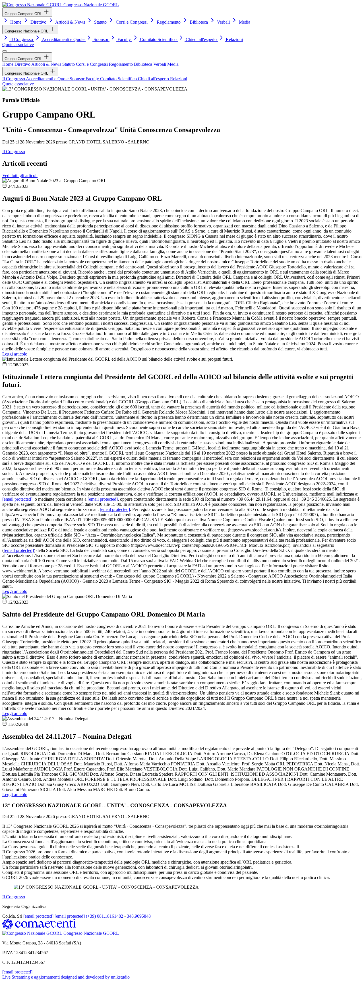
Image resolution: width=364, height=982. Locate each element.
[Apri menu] (4, 51)
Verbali (223, 22)
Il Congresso (21, 39)
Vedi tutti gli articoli (20, 175)
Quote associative (18, 44)
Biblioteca (199, 22)
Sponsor (100, 39)
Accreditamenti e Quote (63, 39)
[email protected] (17, 499)
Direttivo (38, 22)
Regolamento (169, 22)
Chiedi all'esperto (201, 39)
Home (15, 22)
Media (244, 22)
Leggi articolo (14, 354)
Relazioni (234, 39)
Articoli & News (70, 22)
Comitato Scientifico (158, 39)
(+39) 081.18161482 (104, 916)
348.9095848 (139, 916)
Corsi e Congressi (132, 22)
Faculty (124, 39)
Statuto (100, 22)
